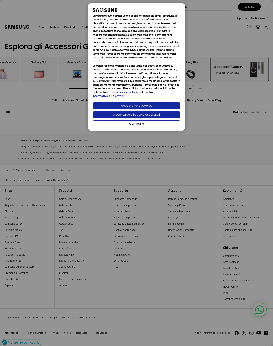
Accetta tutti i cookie (136, 105)
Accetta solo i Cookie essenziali (136, 114)
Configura (136, 123)
